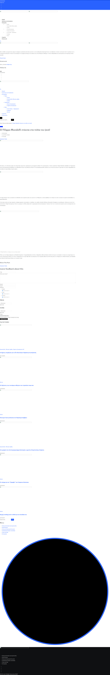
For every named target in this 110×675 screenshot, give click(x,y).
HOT (23, 349)
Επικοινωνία (4, 38)
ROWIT (16, 674)
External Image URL (4, 317)
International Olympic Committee (8, 530)
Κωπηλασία (7, 102)
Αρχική (3, 19)
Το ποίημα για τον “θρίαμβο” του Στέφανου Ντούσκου (14, 482)
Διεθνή (8, 27)
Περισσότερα (3, 58)
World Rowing (5, 527)
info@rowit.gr (9, 64)
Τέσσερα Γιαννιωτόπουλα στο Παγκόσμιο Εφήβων (13, 417)
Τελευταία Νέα (5, 532)
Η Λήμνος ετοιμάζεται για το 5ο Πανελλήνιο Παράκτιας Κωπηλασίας (18, 352)
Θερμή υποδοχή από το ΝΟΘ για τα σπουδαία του (13, 514)
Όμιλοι (8, 24)
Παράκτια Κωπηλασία (10, 30)
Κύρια (6, 96)
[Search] (0, 41)
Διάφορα (9, 110)
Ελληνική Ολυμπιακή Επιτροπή (8, 529)
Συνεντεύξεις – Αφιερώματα (11, 32)
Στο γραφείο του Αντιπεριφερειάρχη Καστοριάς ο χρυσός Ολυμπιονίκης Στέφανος (22, 450)
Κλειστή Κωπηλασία (10, 29)
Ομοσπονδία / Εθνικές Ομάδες (6, 349)
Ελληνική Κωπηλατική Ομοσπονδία (9, 525)
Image (1, 314)
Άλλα (6, 107)
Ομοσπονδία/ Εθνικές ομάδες (13, 99)
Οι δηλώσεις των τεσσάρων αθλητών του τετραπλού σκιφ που (17, 385)
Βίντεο (8, 35)
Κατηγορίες (4, 22)
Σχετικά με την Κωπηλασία (7, 21)
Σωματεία (4, 37)
